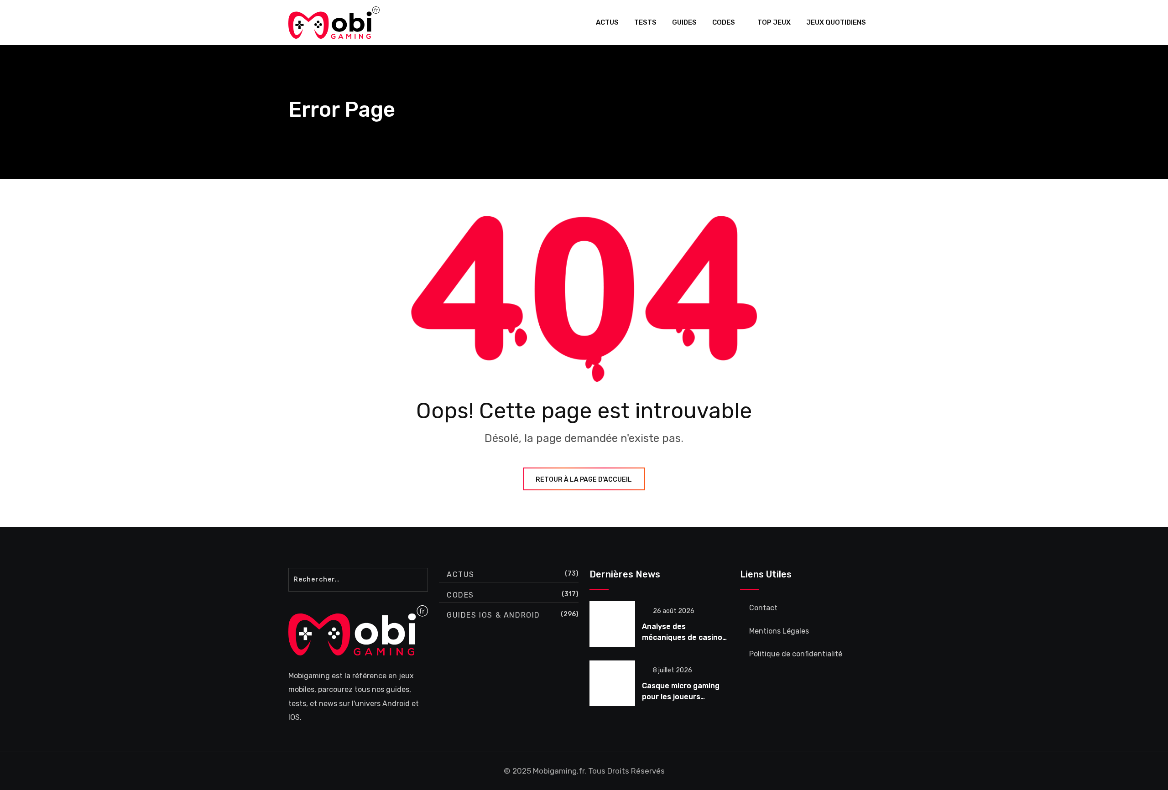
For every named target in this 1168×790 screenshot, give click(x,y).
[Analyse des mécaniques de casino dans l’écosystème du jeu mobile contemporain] (612, 624)
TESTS (645, 22)
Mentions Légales (779, 631)
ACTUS (607, 22)
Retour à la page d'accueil (584, 479)
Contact (763, 607)
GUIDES (684, 22)
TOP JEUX (774, 22)
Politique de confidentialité (795, 654)
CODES (723, 22)
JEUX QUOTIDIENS (836, 22)
